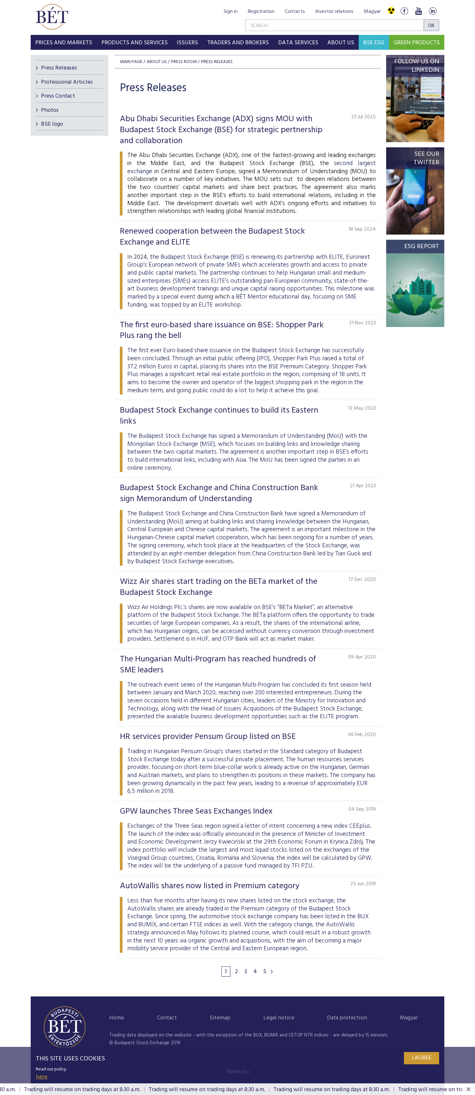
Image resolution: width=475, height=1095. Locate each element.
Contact (167, 1018)
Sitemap (219, 1018)
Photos (49, 110)
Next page (272, 972)
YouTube (418, 11)
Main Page (131, 62)
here (42, 1077)
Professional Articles (67, 82)
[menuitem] (64, 42)
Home (116, 1018)
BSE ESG (373, 42)
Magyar (372, 11)
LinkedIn (432, 11)
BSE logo (52, 124)
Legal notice (278, 1018)
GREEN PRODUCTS (417, 42)
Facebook (404, 11)
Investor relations (334, 11)
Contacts (295, 11)
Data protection (347, 1018)
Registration (261, 11)
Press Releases (59, 68)
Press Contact (58, 96)
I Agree (421, 1058)
